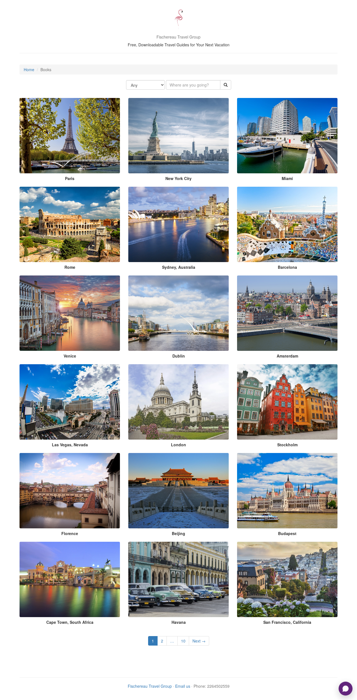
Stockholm (287, 444)
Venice (70, 356)
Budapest (287, 533)
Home (29, 69)
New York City (178, 178)
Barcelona (287, 267)
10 (183, 641)
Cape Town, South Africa (69, 622)
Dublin (178, 356)
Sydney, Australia (178, 267)
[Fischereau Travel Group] (178, 19)
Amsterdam (287, 356)
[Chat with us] (346, 689)
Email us (182, 686)
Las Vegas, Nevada (70, 444)
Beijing (178, 533)
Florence (69, 533)
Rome (69, 267)
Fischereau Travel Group (150, 686)
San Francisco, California (287, 622)
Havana (179, 622)
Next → (199, 641)
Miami (287, 178)
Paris (69, 178)
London (178, 444)
